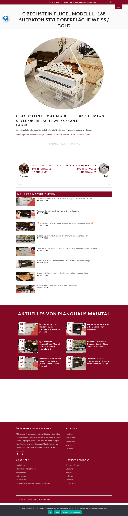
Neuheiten (20, 465)
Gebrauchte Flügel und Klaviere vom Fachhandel (57, 285)
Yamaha (69, 472)
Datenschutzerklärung (71, 512)
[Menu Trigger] (118, 5)
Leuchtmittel (21, 479)
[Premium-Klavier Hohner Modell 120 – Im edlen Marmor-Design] (25, 264)
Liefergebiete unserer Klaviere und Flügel (33, 483)
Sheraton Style (75, 144)
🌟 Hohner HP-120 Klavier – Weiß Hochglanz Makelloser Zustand (64, 198)
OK (50, 512)
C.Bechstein (53, 144)
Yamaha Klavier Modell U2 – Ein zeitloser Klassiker (58, 211)
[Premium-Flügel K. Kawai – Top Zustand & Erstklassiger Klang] (25, 276)
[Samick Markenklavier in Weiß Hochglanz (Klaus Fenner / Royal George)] (25, 251)
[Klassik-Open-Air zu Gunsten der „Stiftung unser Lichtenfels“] (25, 239)
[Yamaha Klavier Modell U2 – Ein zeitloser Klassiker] (25, 214)
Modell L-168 (63, 144)
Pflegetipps (71, 441)
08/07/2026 (42, 263)
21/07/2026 (42, 238)
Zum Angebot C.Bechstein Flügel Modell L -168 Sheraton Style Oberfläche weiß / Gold (53, 134)
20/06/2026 (42, 288)
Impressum (70, 437)
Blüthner (69, 479)
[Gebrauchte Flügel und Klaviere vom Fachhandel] (25, 289)
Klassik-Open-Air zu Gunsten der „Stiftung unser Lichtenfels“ (62, 236)
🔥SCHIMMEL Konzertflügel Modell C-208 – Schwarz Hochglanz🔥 (65, 223)
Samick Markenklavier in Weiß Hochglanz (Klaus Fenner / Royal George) (67, 248)
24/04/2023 (21, 125)
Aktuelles (70, 448)
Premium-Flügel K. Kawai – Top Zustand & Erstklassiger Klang (62, 273)
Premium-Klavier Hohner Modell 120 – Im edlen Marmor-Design (63, 261)
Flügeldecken (21, 472)
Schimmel (70, 469)
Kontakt (69, 434)
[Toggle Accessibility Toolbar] (6, 18)
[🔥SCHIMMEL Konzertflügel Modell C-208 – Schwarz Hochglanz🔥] (25, 226)
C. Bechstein (71, 483)
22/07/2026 (42, 225)
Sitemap (69, 445)
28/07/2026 (42, 213)
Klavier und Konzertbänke (26, 469)
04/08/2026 (42, 200)
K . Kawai (69, 476)
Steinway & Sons (73, 465)
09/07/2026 (42, 250)
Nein (57, 512)
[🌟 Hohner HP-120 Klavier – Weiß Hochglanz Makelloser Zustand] (25, 201)
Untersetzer (21, 476)
